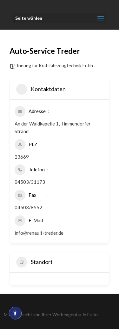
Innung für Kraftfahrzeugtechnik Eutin (55, 65)
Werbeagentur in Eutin (75, 314)
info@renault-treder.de (39, 233)
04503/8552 (28, 207)
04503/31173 (30, 182)
